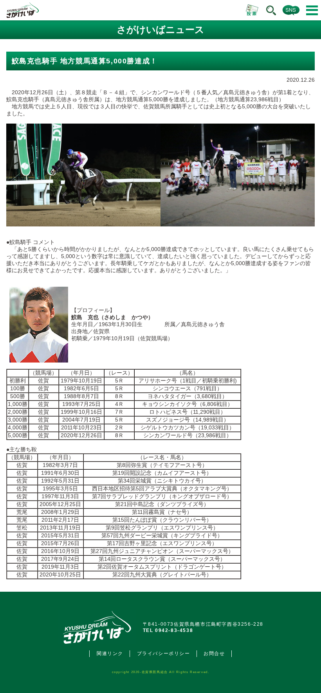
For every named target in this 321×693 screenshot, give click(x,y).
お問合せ (214, 653)
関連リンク (110, 653)
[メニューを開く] (312, 10)
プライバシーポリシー (163, 653)
